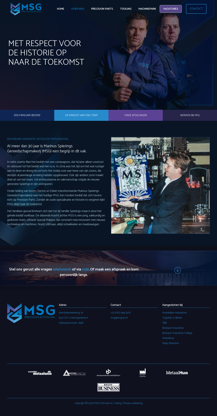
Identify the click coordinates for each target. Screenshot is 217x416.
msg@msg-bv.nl (119, 318)
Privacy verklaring (133, 403)
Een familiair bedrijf (27, 115)
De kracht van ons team (81, 115)
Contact (196, 8)
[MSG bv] (26, 9)
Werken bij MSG (190, 115)
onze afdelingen (135, 115)
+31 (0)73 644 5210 (121, 312)
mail (85, 269)
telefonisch (62, 269)
